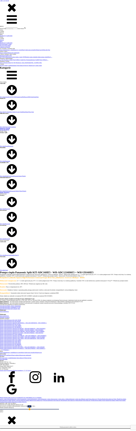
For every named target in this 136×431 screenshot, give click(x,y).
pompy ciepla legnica (28, 399)
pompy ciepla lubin (38, 399)
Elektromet (8, 191)
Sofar (32, 97)
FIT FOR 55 (3, 57)
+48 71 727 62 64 (4, 0)
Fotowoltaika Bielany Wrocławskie (14, 400)
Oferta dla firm (27, 358)
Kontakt (10, 35)
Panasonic (10, 146)
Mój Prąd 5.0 (40, 60)
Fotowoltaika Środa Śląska (102, 400)
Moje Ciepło (20, 60)
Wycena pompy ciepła (5, 358)
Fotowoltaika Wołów (114, 400)
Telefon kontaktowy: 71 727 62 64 (22, 370)
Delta (6, 176)
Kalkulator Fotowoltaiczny (17, 65)
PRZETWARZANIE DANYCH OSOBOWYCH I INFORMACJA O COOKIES (20, 397)
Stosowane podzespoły (13, 52)
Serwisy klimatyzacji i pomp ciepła (33, 65)
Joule (12, 176)
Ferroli (9, 176)
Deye (9, 97)
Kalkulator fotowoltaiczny (17, 358)
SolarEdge (36, 97)
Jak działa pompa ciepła (42, 57)
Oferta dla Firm (46, 50)
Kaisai (6, 146)
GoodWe (22, 97)
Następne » (6, 350)
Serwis (1, 359)
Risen (24, 112)
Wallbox (13, 255)
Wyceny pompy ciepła (5, 65)
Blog (1, 41)
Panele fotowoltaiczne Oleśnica (71, 400)
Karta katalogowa (4, 311)
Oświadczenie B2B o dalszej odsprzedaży (10, 306)
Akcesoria (7, 127)
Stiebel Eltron (19, 191)
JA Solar (7, 112)
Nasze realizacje (4, 52)
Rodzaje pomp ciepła (30, 57)
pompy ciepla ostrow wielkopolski (62, 399)
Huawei (26, 97)
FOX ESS (13, 97)
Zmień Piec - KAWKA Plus (35, 62)
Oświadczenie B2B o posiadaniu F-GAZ (10, 307)
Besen (6, 255)
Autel (9, 255)
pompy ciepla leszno (18, 399)
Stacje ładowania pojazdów (29, 50)
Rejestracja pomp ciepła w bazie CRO (15, 57)
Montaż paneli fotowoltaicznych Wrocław (91, 399)
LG (16, 112)
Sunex (20, 176)
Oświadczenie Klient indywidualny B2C (10, 308)
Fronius (18, 97)
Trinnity (24, 176)
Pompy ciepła (10, 50)
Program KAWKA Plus (6, 55)
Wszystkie (2, 97)
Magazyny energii (17, 50)
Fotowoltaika (3, 50)
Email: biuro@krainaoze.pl (6, 370)
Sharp (26, 112)
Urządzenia (13, 127)
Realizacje (2, 35)
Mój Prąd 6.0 (14, 60)
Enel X (17, 255)
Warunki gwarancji (4, 317)
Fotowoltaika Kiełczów (21, 402)
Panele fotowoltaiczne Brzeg (57, 400)
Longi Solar (20, 112)
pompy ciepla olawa (76, 399)
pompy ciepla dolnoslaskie (6, 399)
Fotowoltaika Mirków (28, 400)
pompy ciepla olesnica (48, 399)
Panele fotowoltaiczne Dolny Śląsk (111, 399)
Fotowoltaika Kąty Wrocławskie (42, 400)
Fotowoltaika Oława (10, 402)
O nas (6, 35)
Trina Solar (31, 112)
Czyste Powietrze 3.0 (5, 60)
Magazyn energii (17, 352)
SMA (29, 97)
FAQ (3, 355)
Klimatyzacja (39, 50)
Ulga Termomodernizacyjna (30, 60)
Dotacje (2, 40)
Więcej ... (50, 57)
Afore (6, 97)
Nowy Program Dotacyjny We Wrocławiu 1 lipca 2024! (14, 62)
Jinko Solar (12, 112)
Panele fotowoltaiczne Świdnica (87, 400)
